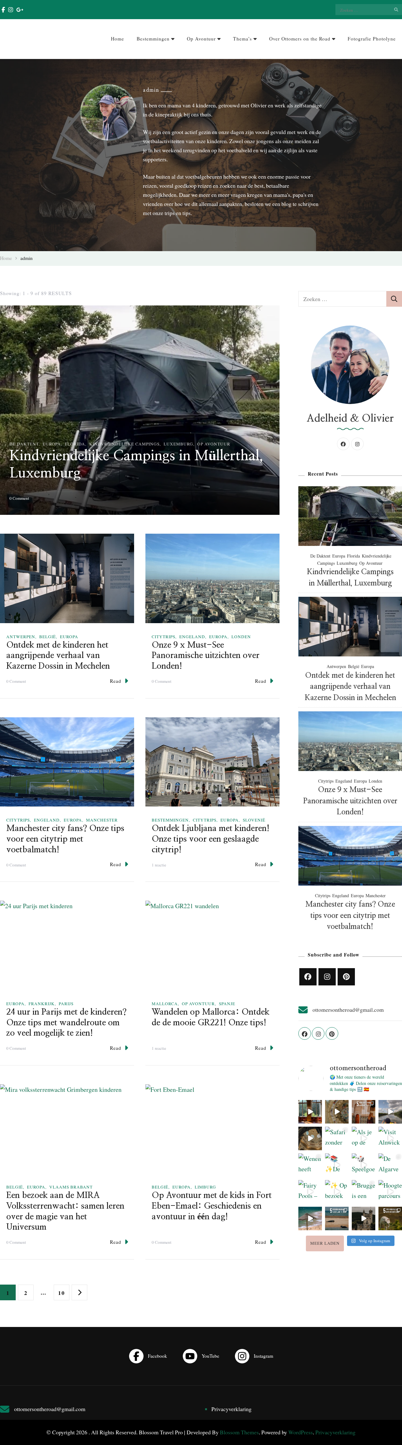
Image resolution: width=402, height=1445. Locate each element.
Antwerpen (20, 636)
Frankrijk (42, 1003)
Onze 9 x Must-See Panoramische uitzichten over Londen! (205, 655)
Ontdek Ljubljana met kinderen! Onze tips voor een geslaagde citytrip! (210, 839)
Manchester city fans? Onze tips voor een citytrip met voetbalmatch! (65, 839)
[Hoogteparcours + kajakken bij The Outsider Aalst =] (390, 1192)
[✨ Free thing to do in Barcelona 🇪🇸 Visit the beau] (337, 1112)
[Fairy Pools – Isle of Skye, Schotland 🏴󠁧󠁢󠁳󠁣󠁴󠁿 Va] (310, 1192)
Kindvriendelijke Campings (124, 444)
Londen (241, 636)
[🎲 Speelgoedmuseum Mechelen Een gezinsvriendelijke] (363, 1165)
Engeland (192, 636)
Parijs (66, 1003)
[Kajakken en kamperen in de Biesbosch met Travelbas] (390, 1112)
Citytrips (163, 636)
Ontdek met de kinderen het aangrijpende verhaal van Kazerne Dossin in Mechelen (58, 655)
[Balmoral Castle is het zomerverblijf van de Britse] (363, 1218)
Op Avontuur (201, 38)
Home (117, 38)
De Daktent (24, 444)
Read (115, 681)
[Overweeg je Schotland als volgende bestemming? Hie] (337, 1218)
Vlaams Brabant (71, 1187)
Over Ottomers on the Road (299, 38)
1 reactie (159, 865)
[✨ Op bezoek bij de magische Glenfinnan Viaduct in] (337, 1192)
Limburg (205, 1187)
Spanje (227, 1003)
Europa (52, 444)
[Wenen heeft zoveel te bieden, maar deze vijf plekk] (310, 1165)
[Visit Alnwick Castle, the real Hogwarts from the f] (390, 1138)
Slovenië (254, 820)
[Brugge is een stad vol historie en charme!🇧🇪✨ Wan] (363, 1192)
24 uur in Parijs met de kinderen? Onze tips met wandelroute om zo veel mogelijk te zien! (66, 1022)
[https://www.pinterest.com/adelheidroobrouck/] (346, 976)
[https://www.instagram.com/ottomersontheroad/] (327, 976)
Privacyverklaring (231, 1409)
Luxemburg (178, 444)
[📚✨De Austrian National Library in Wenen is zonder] (337, 1165)
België (47, 636)
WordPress (300, 1432)
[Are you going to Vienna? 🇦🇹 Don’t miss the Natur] (310, 1138)
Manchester (102, 820)
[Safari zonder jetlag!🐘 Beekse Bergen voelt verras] (337, 1138)
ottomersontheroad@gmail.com (348, 1009)
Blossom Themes (239, 1432)
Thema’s (242, 38)
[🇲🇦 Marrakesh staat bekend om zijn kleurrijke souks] (363, 1112)
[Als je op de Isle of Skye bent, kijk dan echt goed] (363, 1138)
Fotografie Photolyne (372, 38)
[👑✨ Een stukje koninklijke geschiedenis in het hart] (310, 1112)
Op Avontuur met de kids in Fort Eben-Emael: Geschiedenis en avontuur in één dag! (212, 1206)
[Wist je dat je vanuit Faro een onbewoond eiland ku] (310, 1218)
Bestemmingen (153, 38)
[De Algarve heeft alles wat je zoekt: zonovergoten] (390, 1165)
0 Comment (19, 498)
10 (63, 1292)
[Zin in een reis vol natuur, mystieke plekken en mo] (390, 1218)
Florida (75, 444)
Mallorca (165, 1003)
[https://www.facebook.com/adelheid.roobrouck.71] (308, 976)
